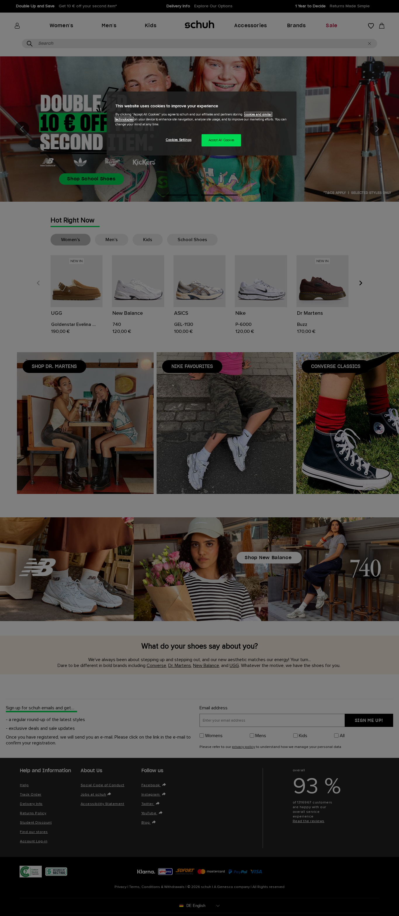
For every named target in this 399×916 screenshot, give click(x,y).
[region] (201, 123)
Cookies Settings (178, 140)
